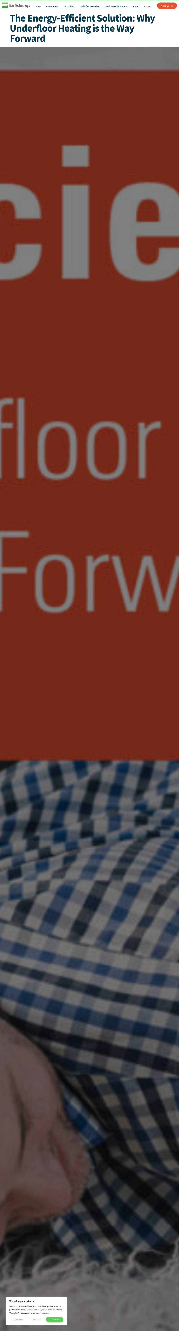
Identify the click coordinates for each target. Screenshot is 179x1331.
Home (38, 6)
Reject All (37, 1319)
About (136, 6)
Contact (148, 6)
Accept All (54, 1319)
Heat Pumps (52, 6)
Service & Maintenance (116, 6)
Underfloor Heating (89, 6)
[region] (36, 1311)
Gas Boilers (69, 6)
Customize (18, 1319)
